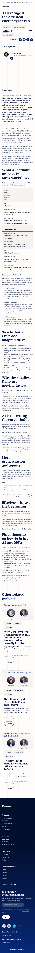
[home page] (11, 30)
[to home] (7, 806)
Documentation (7, 823)
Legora (4, 872)
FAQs (4, 860)
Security (4, 821)
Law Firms (5, 839)
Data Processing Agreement (11, 939)
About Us (5, 854)
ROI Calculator (6, 829)
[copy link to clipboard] (20, 39)
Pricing (4, 826)
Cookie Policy (6, 943)
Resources (5, 857)
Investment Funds (8, 844)
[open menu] (30, 30)
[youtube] (15, 884)
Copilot (4, 878)
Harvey (4, 870)
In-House (5, 842)
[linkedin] (11, 884)
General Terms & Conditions (11, 932)
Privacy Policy (25, 911)
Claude (4, 875)
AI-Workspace (7, 818)
